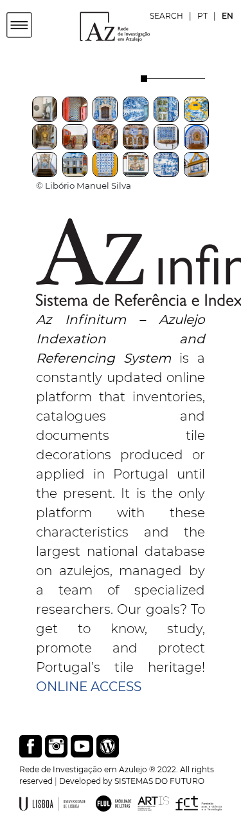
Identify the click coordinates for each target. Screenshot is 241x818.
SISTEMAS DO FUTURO (159, 781)
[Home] (94, 25)
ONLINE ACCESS (88, 686)
